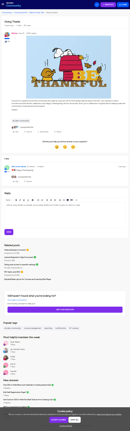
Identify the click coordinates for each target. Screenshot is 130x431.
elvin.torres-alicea (19, 166)
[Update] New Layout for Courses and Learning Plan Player (27, 279)
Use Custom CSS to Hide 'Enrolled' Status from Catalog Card (28, 400)
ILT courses (73, 328)
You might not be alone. (17, 300)
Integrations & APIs (12, 253)
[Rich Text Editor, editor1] (65, 215)
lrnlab (12, 357)
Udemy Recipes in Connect (15, 250)
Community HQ (20, 13)
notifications (60, 328)
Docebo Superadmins (13, 268)
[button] (2, 5)
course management (32, 328)
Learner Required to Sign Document (18, 257)
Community (7, 13)
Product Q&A (9, 260)
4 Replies (7, 388)
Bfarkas (15, 33)
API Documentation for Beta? (15, 407)
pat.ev (12, 364)
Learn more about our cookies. (109, 414)
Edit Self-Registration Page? (14, 392)
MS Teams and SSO (12, 272)
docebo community (21, 121)
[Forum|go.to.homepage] (13, 4)
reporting (48, 328)
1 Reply (6, 395)
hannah (13, 371)
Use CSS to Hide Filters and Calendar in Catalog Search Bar (27, 385)
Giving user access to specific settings (19, 265)
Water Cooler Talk (36, 13)
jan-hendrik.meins (17, 349)
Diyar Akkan (15, 342)
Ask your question (65, 310)
